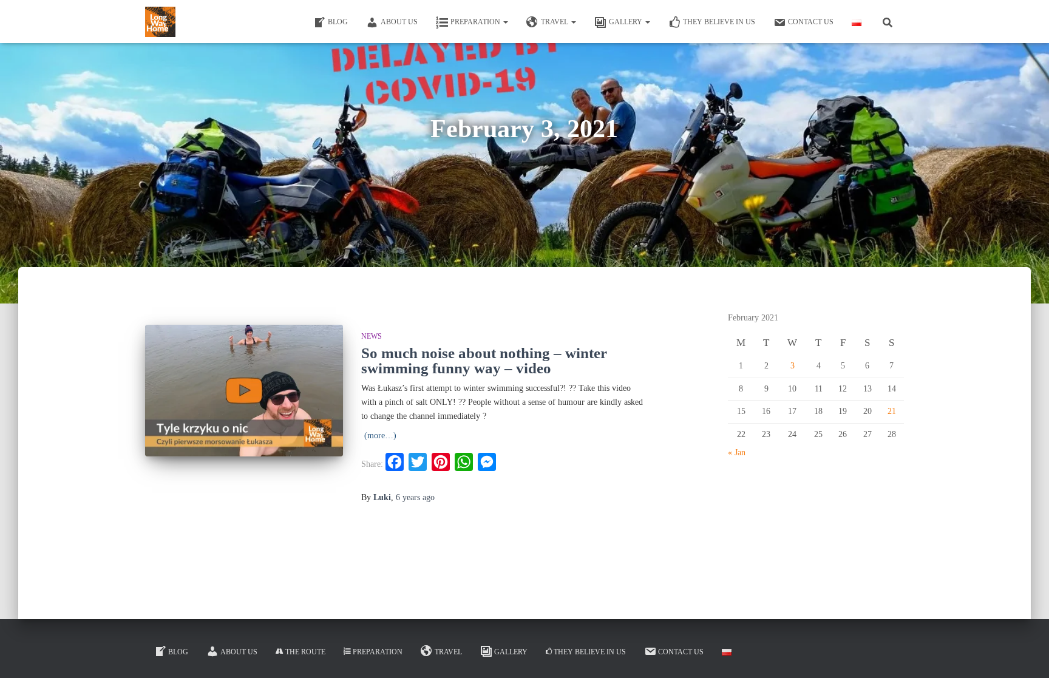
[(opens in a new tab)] (244, 390)
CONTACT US (810, 22)
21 (892, 411)
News (371, 336)
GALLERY (626, 22)
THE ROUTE (305, 652)
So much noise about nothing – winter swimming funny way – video (484, 360)
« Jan (736, 452)
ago (415, 497)
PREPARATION (476, 22)
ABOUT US (399, 22)
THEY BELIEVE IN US (719, 22)
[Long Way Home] (160, 22)
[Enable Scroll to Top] (1025, 654)
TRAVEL (555, 22)
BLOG (338, 22)
